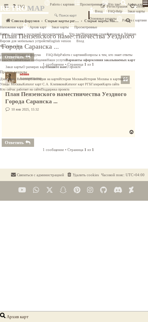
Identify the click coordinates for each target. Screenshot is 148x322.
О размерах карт (34, 67)
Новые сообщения (33, 60)
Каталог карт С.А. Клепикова (44, 84)
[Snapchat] (63, 190)
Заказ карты (60, 27)
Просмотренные (91, 4)
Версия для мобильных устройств (24, 41)
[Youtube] (22, 190)
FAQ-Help (115, 11)
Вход (99, 11)
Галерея (97, 84)
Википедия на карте (44, 79)
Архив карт (135, 4)
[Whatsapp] (36, 190)
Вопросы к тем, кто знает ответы (109, 55)
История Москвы (71, 79)
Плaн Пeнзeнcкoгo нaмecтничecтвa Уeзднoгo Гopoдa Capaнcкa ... (66, 98)
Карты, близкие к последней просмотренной (32, 34)
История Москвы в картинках (105, 79)
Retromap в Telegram (121, 34)
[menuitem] (82, 175)
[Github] (103, 190)
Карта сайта (111, 84)
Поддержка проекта (55, 89)
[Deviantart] (131, 190)
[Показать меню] (145, 3)
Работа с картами (62, 4)
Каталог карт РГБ (78, 84)
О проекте (73, 67)
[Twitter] (49, 190)
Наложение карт (11, 27)
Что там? (114, 4)
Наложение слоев (94, 34)
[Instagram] (90, 190)
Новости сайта (10, 60)
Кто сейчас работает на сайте (20, 89)
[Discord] (118, 190)
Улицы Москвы (11, 84)
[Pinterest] (77, 190)
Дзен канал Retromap (15, 79)
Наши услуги (56, 60)
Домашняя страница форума (20, 55)
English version (60, 41)
